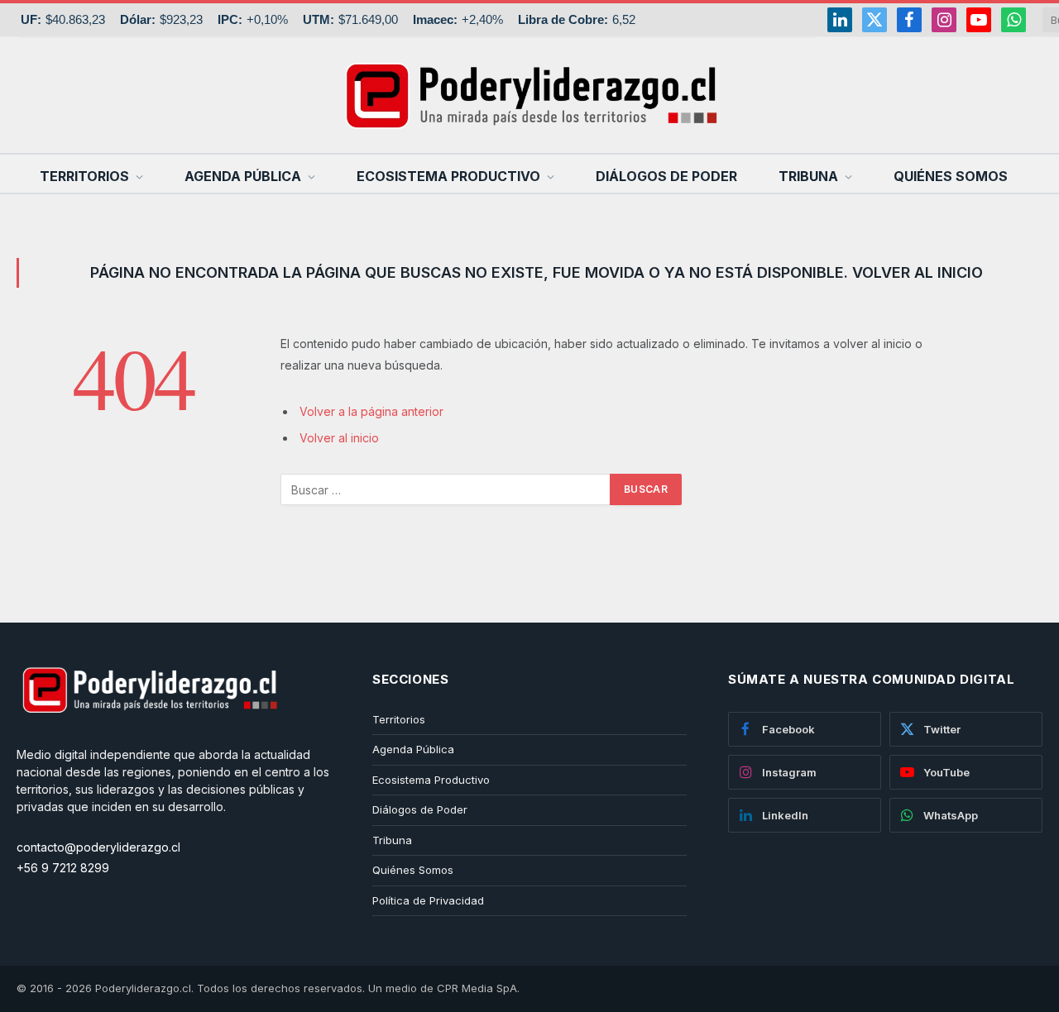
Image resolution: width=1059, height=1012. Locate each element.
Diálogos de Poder (666, 176)
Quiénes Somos (951, 176)
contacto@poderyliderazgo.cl (98, 847)
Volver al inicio (339, 438)
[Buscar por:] (445, 489)
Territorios (84, 176)
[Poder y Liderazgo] (529, 95)
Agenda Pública (242, 176)
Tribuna (808, 176)
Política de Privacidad (428, 900)
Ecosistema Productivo (448, 176)
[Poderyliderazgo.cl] (149, 737)
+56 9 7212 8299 (63, 868)
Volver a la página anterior (371, 411)
